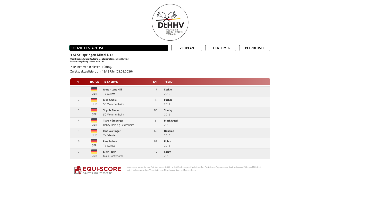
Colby (167, 151)
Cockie (168, 89)
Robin (168, 141)
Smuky (168, 110)
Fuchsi (168, 100)
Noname (169, 131)
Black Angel (171, 120)
